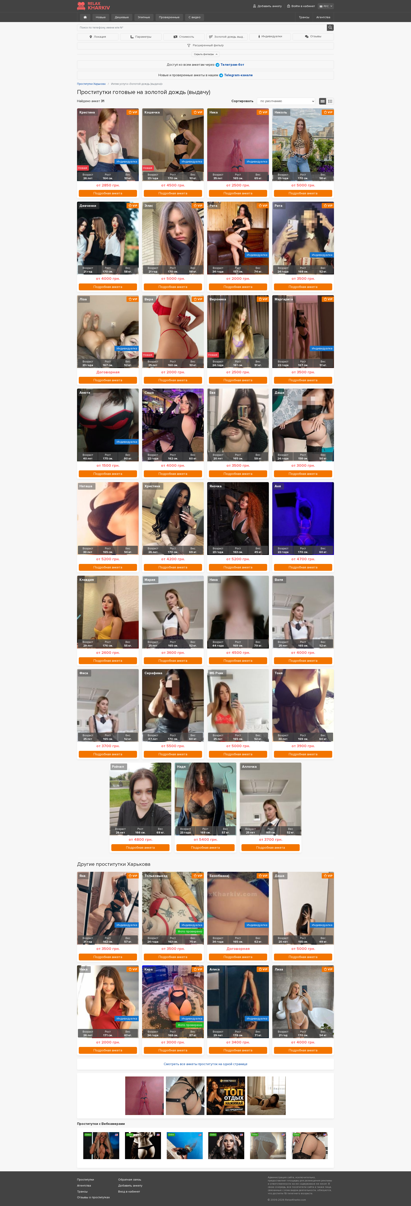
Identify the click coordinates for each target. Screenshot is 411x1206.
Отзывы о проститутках (93, 1197)
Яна (82, 876)
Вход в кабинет (129, 1191)
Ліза (83, 299)
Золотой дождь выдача (231, 37)
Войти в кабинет (303, 6)
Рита (213, 206)
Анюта (84, 393)
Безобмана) (219, 876)
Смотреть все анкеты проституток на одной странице (205, 1064)
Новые (101, 17)
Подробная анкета (108, 193)
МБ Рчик (216, 673)
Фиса (83, 673)
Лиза (279, 969)
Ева (212, 393)
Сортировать (242, 101)
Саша (149, 393)
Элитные (144, 17)
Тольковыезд (156, 876)
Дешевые (122, 17)
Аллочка (249, 767)
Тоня (279, 673)
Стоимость (186, 37)
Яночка (216, 486)
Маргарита (284, 299)
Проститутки (85, 1179)
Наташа (85, 486)
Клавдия (86, 580)
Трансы (304, 17)
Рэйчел (118, 767)
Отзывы (315, 36)
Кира (148, 969)
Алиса (215, 969)
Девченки (87, 206)
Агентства (323, 17)
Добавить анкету (270, 6)
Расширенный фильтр (208, 45)
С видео (195, 17)
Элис (148, 206)
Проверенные (169, 17)
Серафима (153, 673)
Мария (149, 580)
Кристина (87, 112)
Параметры (143, 37)
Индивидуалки (272, 36)
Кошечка (152, 112)
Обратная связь (129, 1179)
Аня (278, 486)
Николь (281, 112)
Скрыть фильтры (204, 54)
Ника (214, 112)
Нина (214, 580)
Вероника (218, 299)
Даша (279, 393)
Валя (279, 580)
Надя (181, 767)
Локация (100, 37)
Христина (152, 486)
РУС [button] (326, 6)
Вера (148, 299)
